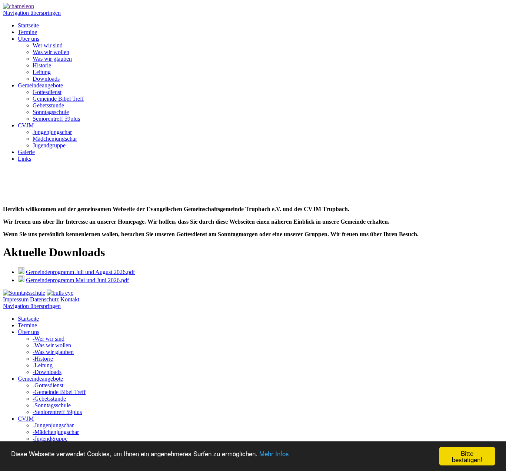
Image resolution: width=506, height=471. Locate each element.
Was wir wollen (51, 52)
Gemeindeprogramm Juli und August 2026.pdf (80, 272)
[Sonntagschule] (24, 293)
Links (24, 159)
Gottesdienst (47, 92)
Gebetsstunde (48, 105)
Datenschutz (44, 299)
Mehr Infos (274, 453)
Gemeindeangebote (40, 85)
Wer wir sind (48, 45)
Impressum (16, 299)
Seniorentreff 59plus (56, 119)
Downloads (46, 79)
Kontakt (69, 299)
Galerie (26, 152)
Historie (42, 65)
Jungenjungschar (52, 132)
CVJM (26, 125)
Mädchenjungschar (55, 139)
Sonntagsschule (51, 112)
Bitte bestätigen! (467, 456)
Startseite (28, 25)
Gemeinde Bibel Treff (58, 99)
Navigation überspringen (32, 13)
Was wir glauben (52, 59)
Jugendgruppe (49, 145)
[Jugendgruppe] (60, 293)
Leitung (42, 72)
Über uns (28, 39)
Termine (27, 32)
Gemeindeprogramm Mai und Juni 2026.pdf (77, 280)
